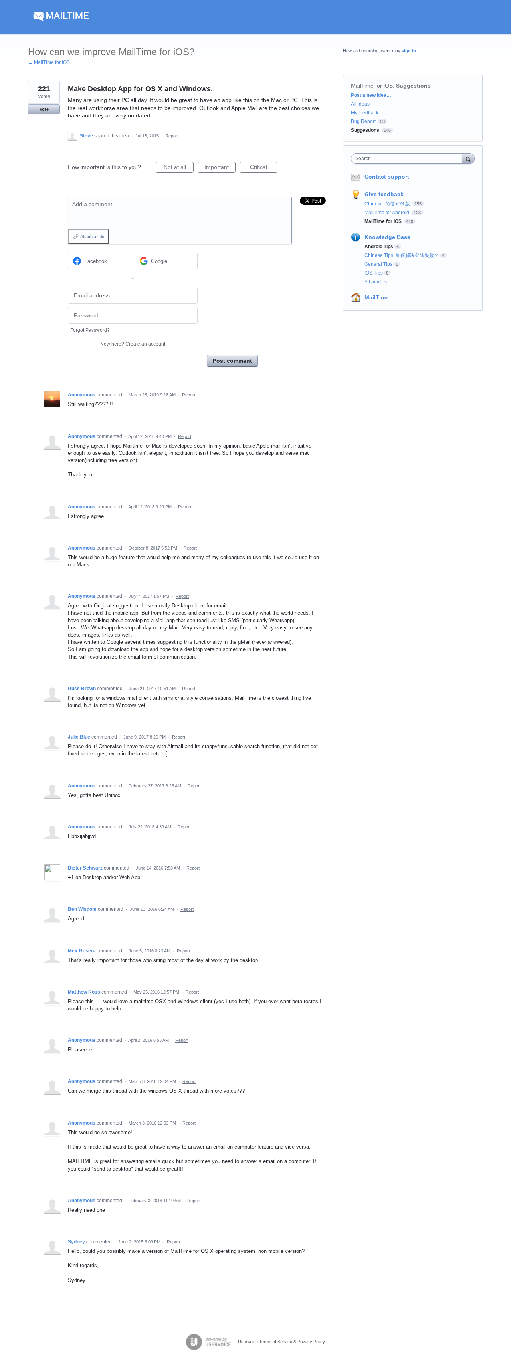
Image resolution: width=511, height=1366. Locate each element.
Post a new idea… (371, 95)
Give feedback (384, 194)
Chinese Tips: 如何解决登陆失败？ (401, 255)
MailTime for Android (387, 212)
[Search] (468, 158)
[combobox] (408, 158)
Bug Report (363, 121)
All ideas (360, 104)
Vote (44, 109)
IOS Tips (373, 273)
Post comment (232, 361)
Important (220, 168)
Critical (263, 168)
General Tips (378, 264)
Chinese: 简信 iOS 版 (387, 204)
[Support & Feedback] (103, 17)
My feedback (364, 112)
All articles (375, 282)
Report (188, 394)
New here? (132, 344)
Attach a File (92, 236)
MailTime (376, 297)
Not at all (179, 168)
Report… (174, 135)
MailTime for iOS (372, 85)
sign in (409, 50)
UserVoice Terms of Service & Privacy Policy (281, 1341)
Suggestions (413, 85)
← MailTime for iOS (49, 62)
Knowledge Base (387, 237)
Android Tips (378, 246)
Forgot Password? (90, 330)
